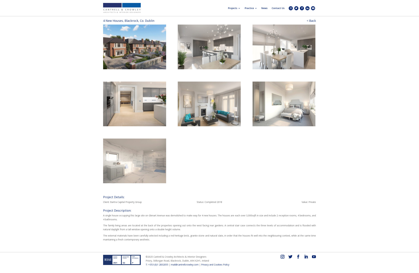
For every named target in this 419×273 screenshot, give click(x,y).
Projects (232, 8)
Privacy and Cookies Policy (215, 264)
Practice (249, 8)
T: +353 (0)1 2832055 (157, 264)
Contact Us (278, 8)
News (264, 8)
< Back (311, 21)
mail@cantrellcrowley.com (185, 264)
